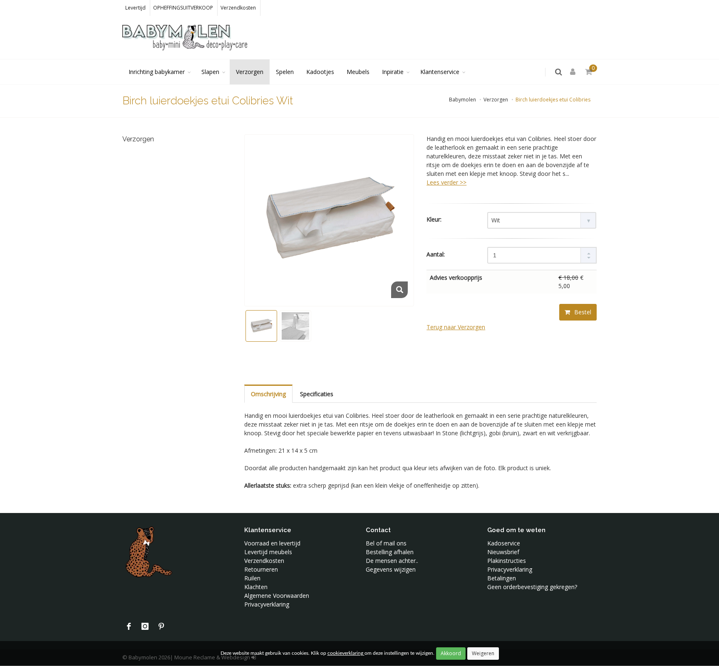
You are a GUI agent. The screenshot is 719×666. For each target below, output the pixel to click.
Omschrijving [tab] (268, 394)
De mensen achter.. (392, 561)
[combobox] (541, 220)
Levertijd (135, 7)
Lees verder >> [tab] (446, 182)
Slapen (210, 72)
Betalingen (501, 578)
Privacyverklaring (266, 604)
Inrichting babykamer (157, 72)
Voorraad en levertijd (272, 543)
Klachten (256, 587)
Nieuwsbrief (503, 552)
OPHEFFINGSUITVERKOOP (183, 7)
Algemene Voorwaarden (276, 595)
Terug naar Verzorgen (455, 327)
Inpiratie (393, 72)
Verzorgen (249, 72)
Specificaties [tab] (316, 394)
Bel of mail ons (386, 543)
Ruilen (252, 578)
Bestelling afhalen (390, 552)
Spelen (285, 72)
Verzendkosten (238, 7)
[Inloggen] (574, 72)
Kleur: (433, 219)
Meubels (358, 72)
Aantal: (435, 254)
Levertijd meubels (268, 552)
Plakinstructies (506, 561)
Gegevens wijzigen (391, 569)
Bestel (582, 312)
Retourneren (261, 569)
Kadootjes (320, 72)
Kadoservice (503, 543)
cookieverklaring (345, 653)
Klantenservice (439, 72)
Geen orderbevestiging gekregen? (532, 587)
